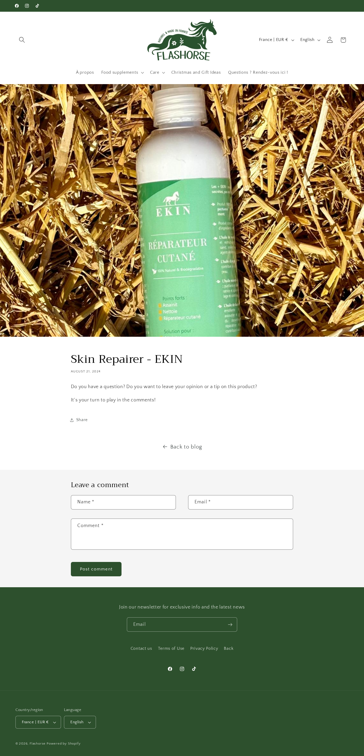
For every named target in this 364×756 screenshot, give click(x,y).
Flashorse (38, 743)
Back (228, 648)
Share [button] (82, 419)
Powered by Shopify (64, 743)
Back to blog (186, 447)
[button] (22, 40)
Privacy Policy (204, 648)
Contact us (141, 648)
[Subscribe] (230, 624)
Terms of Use (171, 648)
